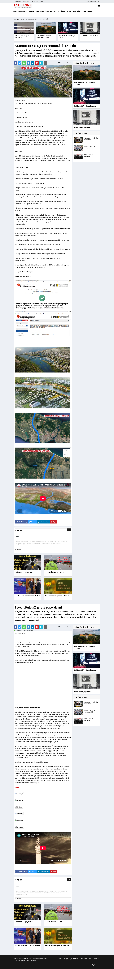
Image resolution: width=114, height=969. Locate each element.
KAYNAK (17, 787)
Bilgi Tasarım (95, 965)
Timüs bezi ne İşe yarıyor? (24, 572)
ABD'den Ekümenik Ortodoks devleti (27, 596)
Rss (90, 958)
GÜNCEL (22, 19)
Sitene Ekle (96, 958)
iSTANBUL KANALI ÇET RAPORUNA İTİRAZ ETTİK (37, 19)
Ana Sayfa (16, 19)
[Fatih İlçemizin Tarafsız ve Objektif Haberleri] (23, 6)
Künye (60, 958)
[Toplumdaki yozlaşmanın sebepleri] (58, 586)
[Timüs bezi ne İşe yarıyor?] (27, 562)
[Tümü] (95, 11)
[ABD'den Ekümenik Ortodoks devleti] (27, 586)
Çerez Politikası (74, 958)
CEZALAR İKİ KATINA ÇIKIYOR (54, 572)
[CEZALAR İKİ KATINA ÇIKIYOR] (58, 562)
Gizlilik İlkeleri (83, 958)
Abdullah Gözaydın (67, 63)
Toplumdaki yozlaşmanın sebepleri (57, 596)
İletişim (66, 958)
